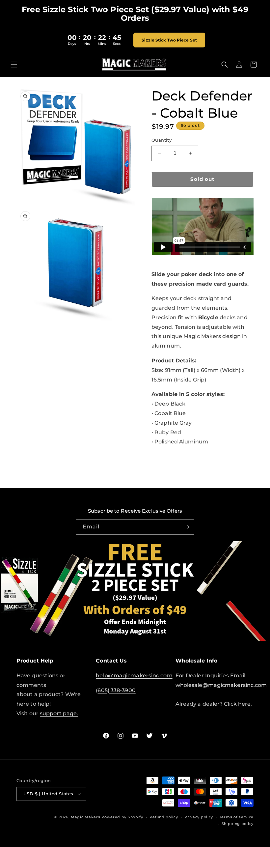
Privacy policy (198, 817)
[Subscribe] (186, 527)
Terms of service (237, 817)
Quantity (161, 140)
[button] (14, 64)
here (244, 704)
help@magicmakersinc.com (134, 675)
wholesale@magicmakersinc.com (221, 685)
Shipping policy (238, 823)
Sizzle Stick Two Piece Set (169, 40)
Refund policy (163, 817)
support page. (59, 713)
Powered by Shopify (122, 817)
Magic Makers (85, 817)
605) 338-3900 (116, 690)
